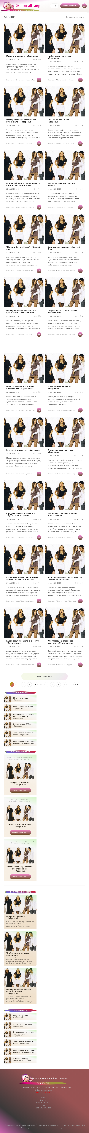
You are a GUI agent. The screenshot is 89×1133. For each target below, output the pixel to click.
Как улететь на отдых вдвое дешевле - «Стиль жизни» (62, 642)
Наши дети (10, 80)
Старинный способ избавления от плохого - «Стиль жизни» (23, 184)
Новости (43, 1100)
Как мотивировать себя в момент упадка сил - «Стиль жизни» (23, 578)
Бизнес (18, 271)
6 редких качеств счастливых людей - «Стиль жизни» (20, 515)
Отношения (20, 80)
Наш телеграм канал (44, 1090)
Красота (24, 207)
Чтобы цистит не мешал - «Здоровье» (20, 826)
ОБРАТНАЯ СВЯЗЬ (43, 1103)
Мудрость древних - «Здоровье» (20, 783)
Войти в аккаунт (70, 6)
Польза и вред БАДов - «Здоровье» (59, 121)
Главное (43, 1097)
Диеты (35, 80)
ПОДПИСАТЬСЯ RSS (43, 1108)
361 (76, 684)
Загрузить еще (44, 676)
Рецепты (29, 80)
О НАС (43, 1105)
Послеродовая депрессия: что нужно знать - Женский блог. (21, 312)
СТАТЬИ (35, 537)
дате (80, 17)
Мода (59, 143)
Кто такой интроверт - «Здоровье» (23, 450)
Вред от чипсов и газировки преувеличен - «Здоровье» (20, 387)
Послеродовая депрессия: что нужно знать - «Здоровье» (20, 869)
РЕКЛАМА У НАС (43, 1093)
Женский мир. (23, 7)
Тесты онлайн (62, 80)
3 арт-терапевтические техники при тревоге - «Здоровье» (65, 578)
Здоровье (29, 143)
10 (64, 684)
